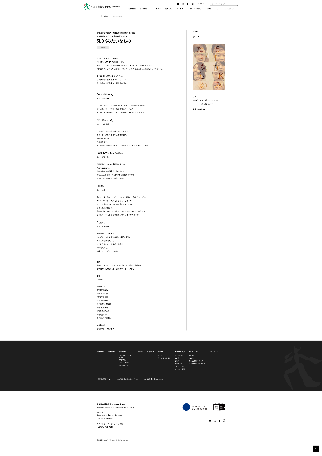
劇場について (212, 9)
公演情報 (132, 9)
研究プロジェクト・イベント (125, 356)
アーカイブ (229, 9)
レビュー (157, 9)
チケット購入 (195, 9)
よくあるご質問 (180, 369)
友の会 (177, 358)
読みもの (168, 9)
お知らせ (111, 351)
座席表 (177, 361)
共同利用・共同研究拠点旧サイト (128, 379)
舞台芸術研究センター (196, 361)
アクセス (179, 9)
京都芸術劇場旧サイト (104, 379)
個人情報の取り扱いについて (153, 379)
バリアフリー (179, 366)
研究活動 (143, 9)
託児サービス (179, 363)
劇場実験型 (122, 360)
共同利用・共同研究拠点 (197, 363)
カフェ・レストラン (164, 358)
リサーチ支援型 (124, 362)
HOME (98, 16)
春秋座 (191, 355)
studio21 (192, 358)
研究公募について (125, 365)
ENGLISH (200, 3)
